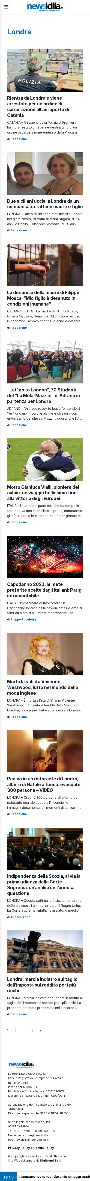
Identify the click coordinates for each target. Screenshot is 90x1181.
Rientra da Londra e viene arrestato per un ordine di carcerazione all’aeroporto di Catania (38, 106)
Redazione (19, 139)
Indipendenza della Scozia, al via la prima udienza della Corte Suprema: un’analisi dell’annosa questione (44, 884)
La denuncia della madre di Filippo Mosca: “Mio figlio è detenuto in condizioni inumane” (43, 298)
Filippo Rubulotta (23, 619)
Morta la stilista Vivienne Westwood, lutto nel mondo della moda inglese (42, 687)
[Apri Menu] (6, 7)
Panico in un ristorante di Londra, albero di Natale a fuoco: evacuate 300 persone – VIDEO (44, 784)
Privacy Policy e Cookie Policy (31, 1148)
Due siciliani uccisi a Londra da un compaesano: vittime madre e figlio (45, 204)
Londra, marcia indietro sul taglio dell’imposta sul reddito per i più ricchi (42, 984)
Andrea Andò (20, 917)
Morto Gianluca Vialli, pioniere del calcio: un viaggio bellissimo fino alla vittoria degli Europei (43, 492)
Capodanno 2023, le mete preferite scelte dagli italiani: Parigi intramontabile (45, 590)
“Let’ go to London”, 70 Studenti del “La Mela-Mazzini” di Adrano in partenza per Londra (43, 395)
